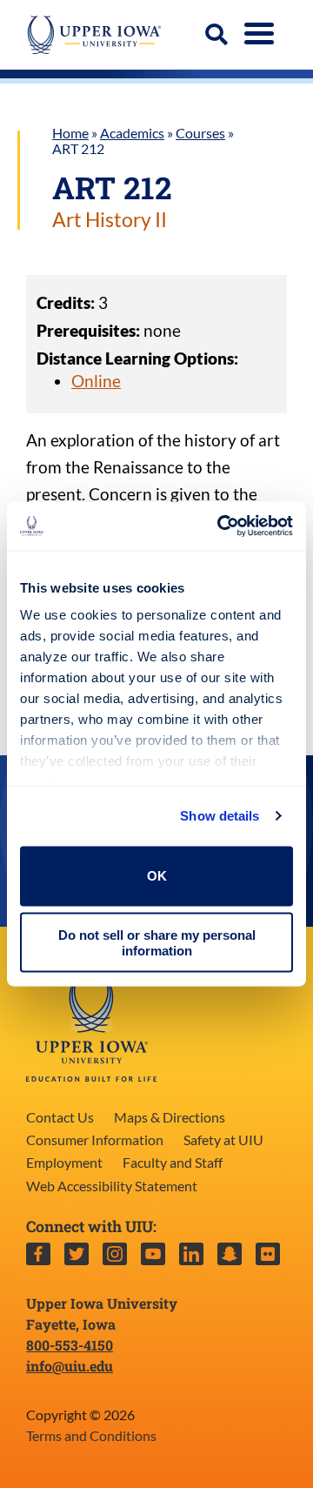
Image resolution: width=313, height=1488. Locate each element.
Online (96, 381)
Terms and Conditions (91, 1435)
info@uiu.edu (69, 1366)
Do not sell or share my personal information (157, 942)
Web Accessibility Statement (111, 1185)
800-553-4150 (69, 1345)
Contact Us (60, 1117)
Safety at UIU (223, 1139)
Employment (64, 1162)
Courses (200, 132)
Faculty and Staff (173, 1162)
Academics (132, 132)
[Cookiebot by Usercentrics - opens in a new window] (221, 526)
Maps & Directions (169, 1117)
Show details (219, 815)
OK (157, 875)
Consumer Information (94, 1139)
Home (70, 132)
